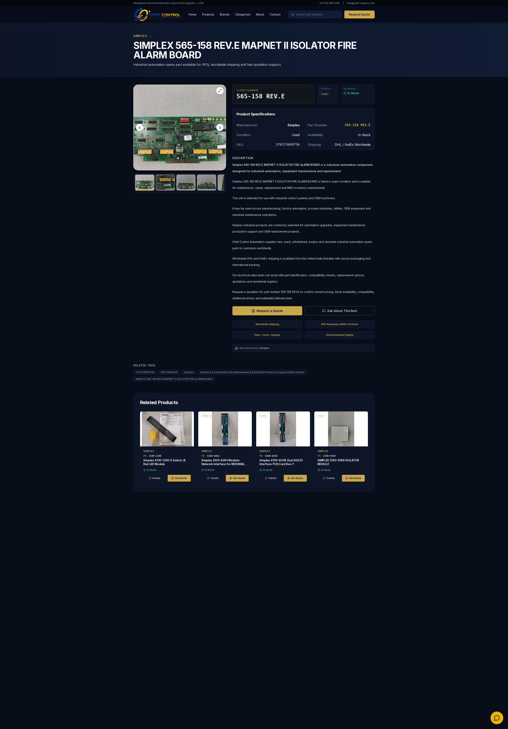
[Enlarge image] (219, 90)
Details (156, 478)
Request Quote (359, 14)
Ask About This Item (342, 311)
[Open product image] (180, 127)
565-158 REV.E (169, 372)
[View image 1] (144, 182)
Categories (242, 14)
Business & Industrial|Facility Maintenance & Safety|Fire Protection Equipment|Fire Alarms (252, 372)
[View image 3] (185, 182)
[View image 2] (165, 182)
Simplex (189, 372)
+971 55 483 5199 (329, 3)
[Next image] (219, 127)
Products (208, 14)
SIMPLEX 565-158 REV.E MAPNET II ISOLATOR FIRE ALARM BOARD (174, 379)
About (260, 14)
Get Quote (181, 478)
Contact (275, 14)
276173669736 (145, 372)
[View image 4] (206, 182)
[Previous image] (139, 127)
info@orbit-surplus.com (361, 3)
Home (192, 14)
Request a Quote (270, 311)
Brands (225, 14)
